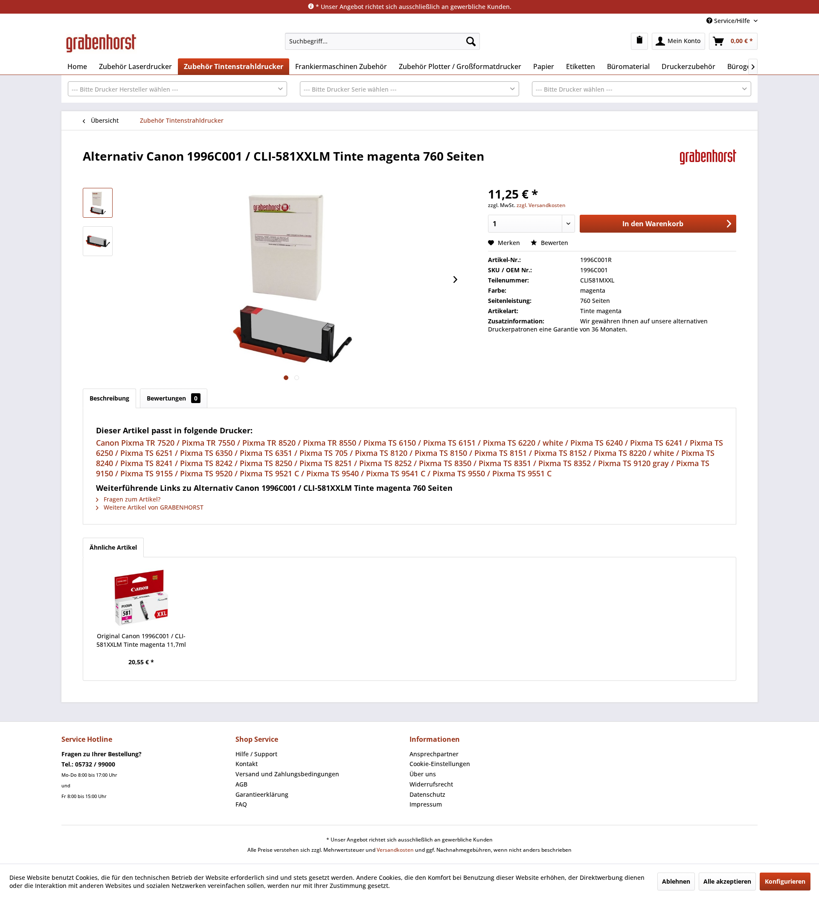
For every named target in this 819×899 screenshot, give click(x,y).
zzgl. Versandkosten (541, 205)
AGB (241, 784)
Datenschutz (427, 794)
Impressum (426, 804)
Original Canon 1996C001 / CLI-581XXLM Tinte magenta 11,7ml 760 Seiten (141, 640)
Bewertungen (172, 398)
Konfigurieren (785, 881)
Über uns (423, 774)
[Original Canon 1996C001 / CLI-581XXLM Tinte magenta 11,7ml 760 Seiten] (141, 598)
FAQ (241, 804)
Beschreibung (109, 398)
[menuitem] (382, 41)
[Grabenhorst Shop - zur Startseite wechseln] (101, 43)
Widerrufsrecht (431, 784)
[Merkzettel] (639, 41)
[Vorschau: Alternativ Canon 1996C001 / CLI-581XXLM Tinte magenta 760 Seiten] (98, 203)
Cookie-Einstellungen (440, 764)
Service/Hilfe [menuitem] (732, 21)
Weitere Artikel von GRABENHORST (152, 507)
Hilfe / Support (256, 754)
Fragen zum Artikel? (131, 499)
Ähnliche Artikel (113, 547)
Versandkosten (395, 849)
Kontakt (246, 764)
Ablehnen (676, 881)
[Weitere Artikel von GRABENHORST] (708, 164)
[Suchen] (471, 41)
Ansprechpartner (434, 754)
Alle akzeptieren (727, 881)
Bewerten (553, 243)
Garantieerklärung (261, 794)
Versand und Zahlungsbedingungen (287, 774)
